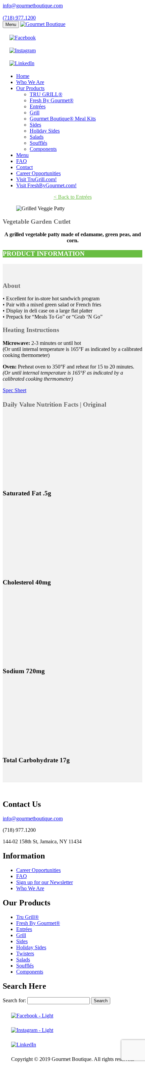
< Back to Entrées (73, 197)
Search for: (14, 1000)
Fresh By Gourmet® (52, 100)
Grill (34, 112)
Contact (24, 167)
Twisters (25, 953)
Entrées (38, 106)
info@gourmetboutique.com (33, 5)
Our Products (30, 88)
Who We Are (30, 82)
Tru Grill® (27, 917)
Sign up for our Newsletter (44, 882)
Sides (35, 125)
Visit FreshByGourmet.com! (46, 185)
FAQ (21, 161)
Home (22, 76)
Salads (37, 137)
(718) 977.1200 (19, 18)
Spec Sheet (14, 390)
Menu (10, 24)
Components (43, 149)
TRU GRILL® (46, 94)
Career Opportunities (38, 173)
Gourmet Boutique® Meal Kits (63, 118)
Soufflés (38, 143)
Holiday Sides (45, 131)
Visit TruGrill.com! (36, 179)
